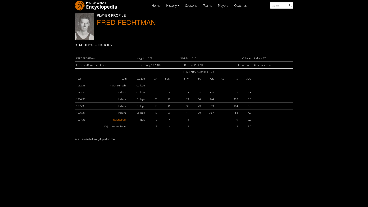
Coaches (240, 5)
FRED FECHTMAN (126, 22)
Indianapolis (120, 119)
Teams (207, 5)
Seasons (191, 5)
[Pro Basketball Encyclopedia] (97, 5)
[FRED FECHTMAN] (84, 26)
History (171, 5)
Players (223, 5)
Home (156, 5)
